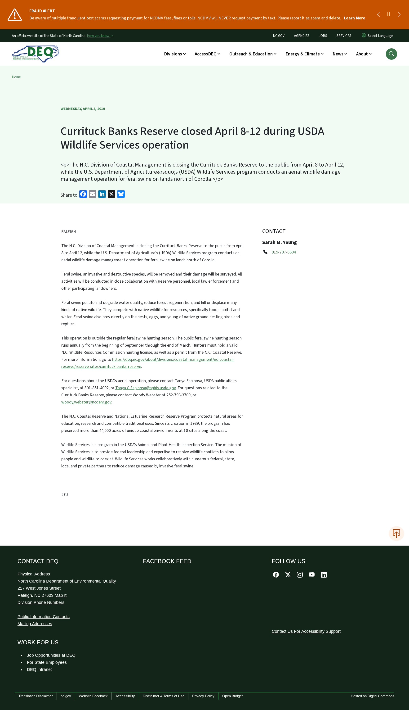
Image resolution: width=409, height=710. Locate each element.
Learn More (354, 18)
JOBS (323, 35)
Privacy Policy (203, 696)
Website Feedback (93, 696)
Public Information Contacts (44, 616)
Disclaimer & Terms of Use (163, 696)
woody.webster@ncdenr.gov (86, 402)
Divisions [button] (173, 54)
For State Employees (47, 662)
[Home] (36, 48)
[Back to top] (396, 533)
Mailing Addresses (35, 623)
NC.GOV (279, 35)
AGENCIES (301, 35)
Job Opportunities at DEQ (51, 655)
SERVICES (344, 35)
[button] (391, 54)
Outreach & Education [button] (251, 54)
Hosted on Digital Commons (372, 696)
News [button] (338, 54)
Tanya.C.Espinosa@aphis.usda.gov (145, 388)
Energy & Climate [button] (302, 54)
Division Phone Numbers (41, 602)
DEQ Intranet (39, 669)
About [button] (362, 54)
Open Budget (232, 696)
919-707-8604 (284, 252)
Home (16, 77)
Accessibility (125, 696)
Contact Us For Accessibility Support (306, 631)
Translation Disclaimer (35, 696)
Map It (61, 595)
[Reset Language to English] (364, 35)
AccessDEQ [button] (206, 54)
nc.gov (66, 696)
